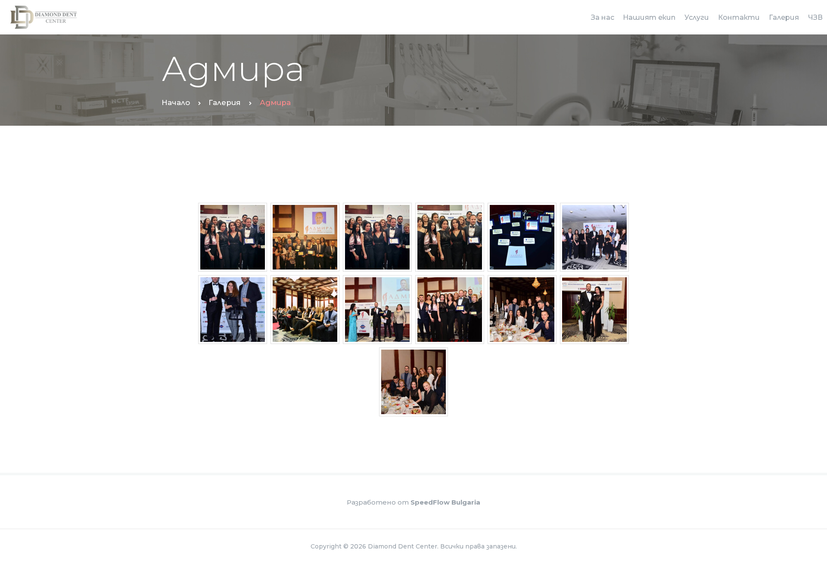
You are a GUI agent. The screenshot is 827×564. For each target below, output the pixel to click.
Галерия (224, 102)
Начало (176, 102)
